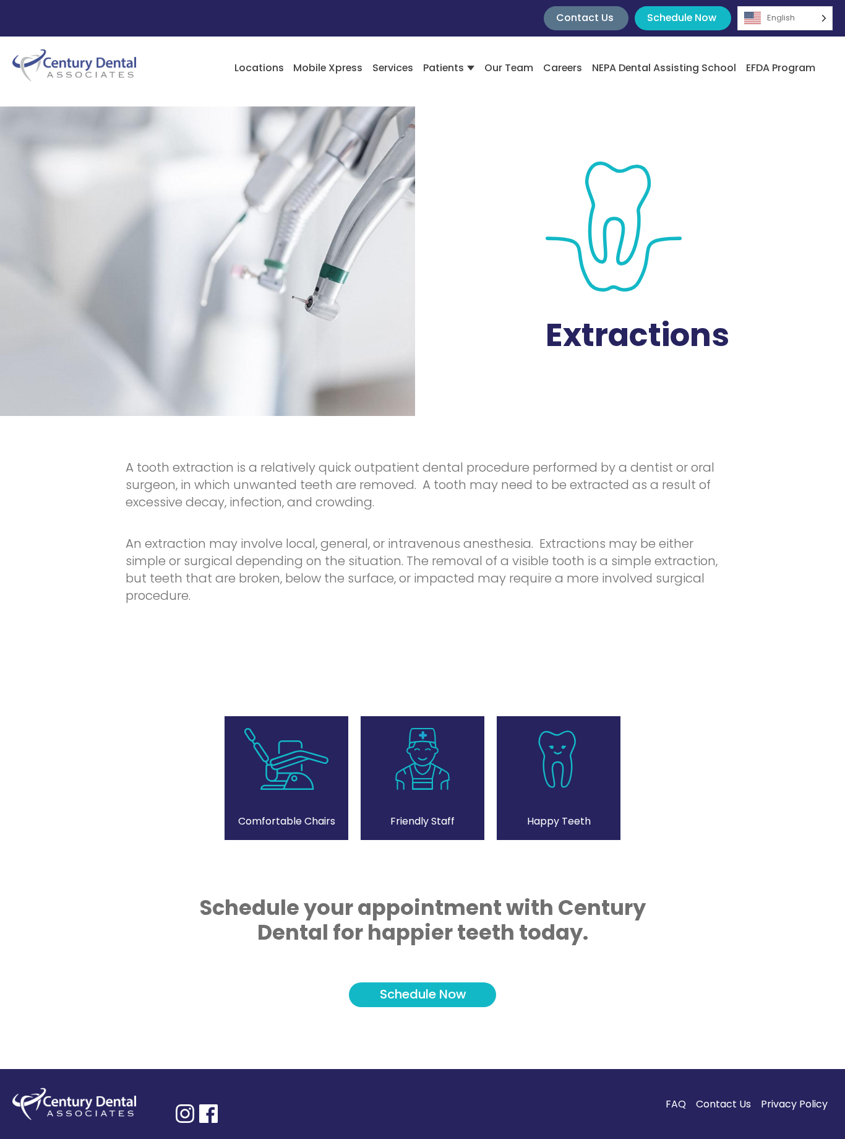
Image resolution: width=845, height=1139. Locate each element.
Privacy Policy (794, 1104)
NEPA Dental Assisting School (664, 68)
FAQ (676, 1104)
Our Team (508, 68)
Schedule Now (681, 18)
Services (392, 68)
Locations (259, 68)
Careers (562, 68)
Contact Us (585, 18)
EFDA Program (780, 68)
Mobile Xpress (327, 68)
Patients (443, 68)
